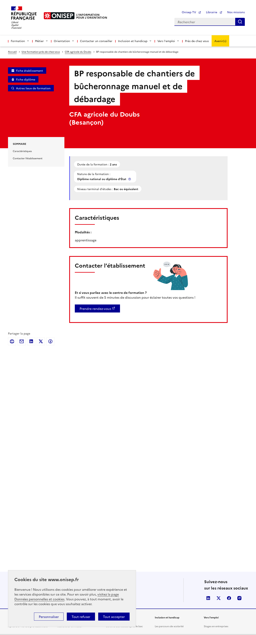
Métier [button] (39, 41)
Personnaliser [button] (49, 616)
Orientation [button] (62, 41)
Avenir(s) (220, 41)
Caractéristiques (22, 151)
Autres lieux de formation (33, 88)
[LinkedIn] (31, 341)
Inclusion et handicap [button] (132, 41)
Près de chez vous (197, 41)
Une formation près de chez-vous (41, 51)
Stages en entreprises (216, 626)
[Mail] (22, 341)
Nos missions (236, 12)
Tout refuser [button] (81, 616)
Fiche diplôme (25, 79)
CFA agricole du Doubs (78, 51)
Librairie (212, 12)
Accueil (12, 51)
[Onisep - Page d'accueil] (59, 15)
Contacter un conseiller (96, 41)
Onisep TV (189, 12)
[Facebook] (50, 341)
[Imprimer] (12, 341)
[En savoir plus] (130, 179)
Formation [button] (18, 41)
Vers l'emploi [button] (166, 41)
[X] (41, 341)
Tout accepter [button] (114, 616)
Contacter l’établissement (27, 158)
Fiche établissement (29, 71)
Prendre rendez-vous (95, 308)
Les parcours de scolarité (169, 626)
